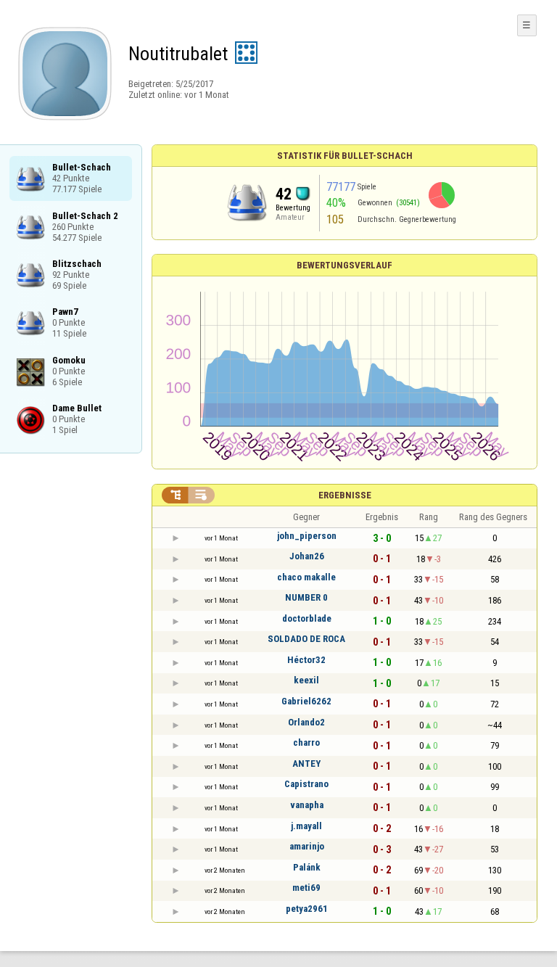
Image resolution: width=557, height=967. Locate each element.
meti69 (306, 887)
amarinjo (306, 846)
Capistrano (306, 783)
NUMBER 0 (306, 597)
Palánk (307, 867)
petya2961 (307, 908)
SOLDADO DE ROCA (306, 638)
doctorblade (306, 618)
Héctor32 (306, 659)
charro (306, 742)
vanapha (306, 804)
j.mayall (306, 825)
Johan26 (306, 556)
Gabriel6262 (306, 701)
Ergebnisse (344, 495)
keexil (306, 680)
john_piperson (307, 535)
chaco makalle (306, 577)
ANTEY (306, 763)
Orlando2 (306, 722)
